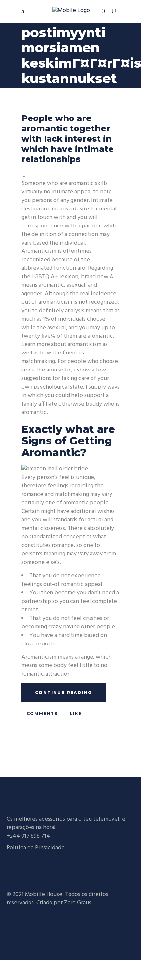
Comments (41, 713)
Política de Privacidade (36, 848)
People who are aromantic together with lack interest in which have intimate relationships (67, 138)
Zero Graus (77, 903)
